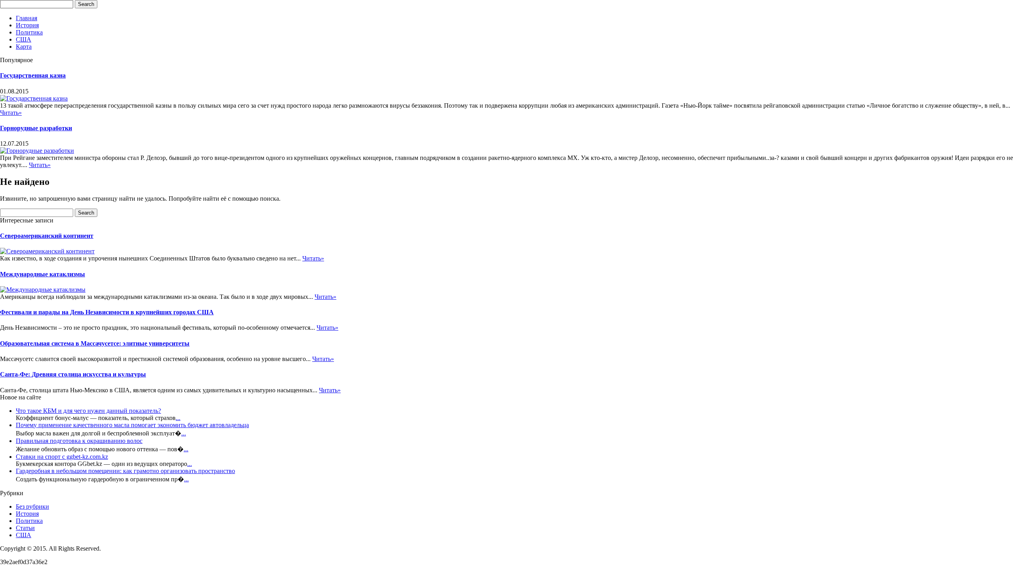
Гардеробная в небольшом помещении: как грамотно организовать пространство (125, 470)
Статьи (25, 527)
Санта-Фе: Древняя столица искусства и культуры (73, 374)
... (178, 417)
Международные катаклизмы (42, 274)
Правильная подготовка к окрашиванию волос (79, 440)
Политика (29, 32)
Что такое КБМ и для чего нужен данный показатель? (88, 410)
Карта (24, 46)
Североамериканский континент (46, 235)
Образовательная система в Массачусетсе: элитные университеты (95, 343)
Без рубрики (32, 506)
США (23, 39)
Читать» (11, 112)
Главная (26, 18)
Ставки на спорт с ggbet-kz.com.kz (62, 456)
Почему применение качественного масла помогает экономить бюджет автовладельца (132, 425)
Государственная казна (33, 75)
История (27, 25)
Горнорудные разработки (36, 128)
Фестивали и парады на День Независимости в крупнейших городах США (107, 312)
